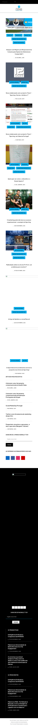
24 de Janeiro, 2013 (19, 184)
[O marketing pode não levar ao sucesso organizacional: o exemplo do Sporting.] (19, 199)
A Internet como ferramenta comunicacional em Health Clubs (16, 384)
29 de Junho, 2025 (14, 710)
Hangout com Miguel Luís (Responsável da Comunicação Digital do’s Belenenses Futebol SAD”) (19, 52)
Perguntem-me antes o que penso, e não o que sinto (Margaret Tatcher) (18, 425)
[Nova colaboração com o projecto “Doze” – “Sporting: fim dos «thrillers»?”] (19, 72)
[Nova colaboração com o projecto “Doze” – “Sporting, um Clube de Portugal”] (19, 113)
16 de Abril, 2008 (11, 387)
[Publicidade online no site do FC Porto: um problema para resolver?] (19, 240)
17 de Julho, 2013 (19, 98)
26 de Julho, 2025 (14, 667)
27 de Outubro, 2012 (19, 270)
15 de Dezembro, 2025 (15, 639)
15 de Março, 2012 (19, 373)
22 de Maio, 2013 (19, 139)
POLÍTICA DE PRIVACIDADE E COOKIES (19, 724)
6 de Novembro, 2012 (19, 225)
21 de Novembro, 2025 (15, 651)
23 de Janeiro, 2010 (12, 400)
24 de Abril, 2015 (19, 57)
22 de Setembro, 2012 (20, 322)
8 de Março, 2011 (11, 408)
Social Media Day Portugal (14, 405)
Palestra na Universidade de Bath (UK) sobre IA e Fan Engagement (17, 646)
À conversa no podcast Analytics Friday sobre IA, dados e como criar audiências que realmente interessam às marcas (18, 660)
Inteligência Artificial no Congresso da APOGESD (16, 635)
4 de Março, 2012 (11, 418)
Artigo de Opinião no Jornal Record (19, 319)
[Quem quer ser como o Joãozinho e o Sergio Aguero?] (19, 154)
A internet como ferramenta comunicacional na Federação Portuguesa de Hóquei (15, 395)
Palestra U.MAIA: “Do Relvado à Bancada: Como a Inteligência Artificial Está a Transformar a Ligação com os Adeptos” (18, 704)
